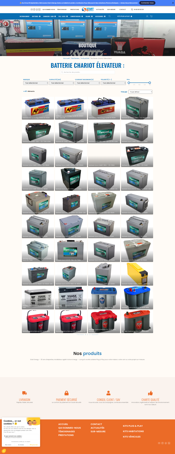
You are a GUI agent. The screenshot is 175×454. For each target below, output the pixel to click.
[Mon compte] (147, 16)
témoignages (61, 9)
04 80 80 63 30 (139, 9)
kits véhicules (132, 436)
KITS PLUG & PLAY (123, 16)
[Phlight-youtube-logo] (31, 9)
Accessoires (99, 16)
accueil (63, 424)
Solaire (88, 16)
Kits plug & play (133, 426)
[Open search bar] (110, 16)
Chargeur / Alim (48, 16)
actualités (100, 9)
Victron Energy (24, 16)
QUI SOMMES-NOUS (48, 9)
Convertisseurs (75, 16)
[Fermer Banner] (173, 3)
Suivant (95, 334)
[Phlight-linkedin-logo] (39, 9)
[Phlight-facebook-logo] (36, 9)
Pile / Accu (62, 16)
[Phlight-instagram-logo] (34, 9)
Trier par (124, 92)
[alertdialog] (87, 3)
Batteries (35, 16)
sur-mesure (111, 9)
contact (122, 9)
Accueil (66, 58)
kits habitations (133, 431)
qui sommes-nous (69, 427)
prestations (74, 9)
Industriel (85, 58)
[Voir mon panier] (151, 16)
